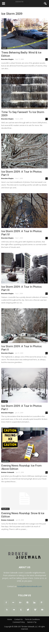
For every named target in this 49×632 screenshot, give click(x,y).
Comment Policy (19, 622)
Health (4, 48)
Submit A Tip (31, 622)
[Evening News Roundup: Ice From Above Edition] (24, 444)
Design (4, 167)
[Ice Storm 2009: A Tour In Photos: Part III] (24, 268)
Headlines (5, 461)
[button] (45, 3)
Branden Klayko (7, 59)
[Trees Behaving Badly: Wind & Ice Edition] (24, 33)
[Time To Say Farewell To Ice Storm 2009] (24, 91)
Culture (4, 342)
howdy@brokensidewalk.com (29, 586)
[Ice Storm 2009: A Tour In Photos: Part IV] (24, 210)
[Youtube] (42, 609)
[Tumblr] (21, 609)
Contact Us (18, 619)
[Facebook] (6, 602)
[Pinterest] (41, 602)
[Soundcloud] (14, 609)
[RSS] (7, 609)
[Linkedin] (34, 602)
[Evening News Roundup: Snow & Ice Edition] (24, 498)
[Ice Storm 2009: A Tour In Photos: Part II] (24, 325)
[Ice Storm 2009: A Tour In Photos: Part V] (24, 151)
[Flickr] (13, 602)
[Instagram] (27, 602)
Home (9, 619)
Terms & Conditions (32, 619)
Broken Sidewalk (7, 472)
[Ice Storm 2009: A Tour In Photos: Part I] (24, 385)
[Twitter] (28, 609)
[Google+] (20, 602)
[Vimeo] (35, 609)
